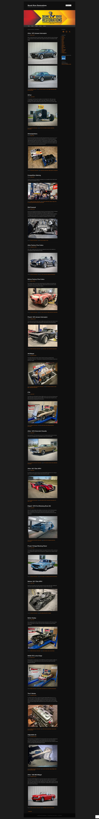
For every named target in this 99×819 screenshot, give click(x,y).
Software (44, 26)
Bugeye (51, 201)
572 (44, 462)
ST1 (55, 500)
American (31, 127)
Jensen (47, 89)
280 (40, 425)
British (31, 89)
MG (43, 807)
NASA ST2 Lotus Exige (35, 656)
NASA (43, 500)
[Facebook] (63, 32)
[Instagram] (66, 32)
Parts (62, 48)
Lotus (42, 688)
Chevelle (46, 462)
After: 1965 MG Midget (35, 775)
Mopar (49, 89)
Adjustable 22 (32, 735)
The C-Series (32, 693)
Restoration (52, 89)
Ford (43, 127)
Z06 (47, 240)
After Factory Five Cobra (35, 245)
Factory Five (45, 274)
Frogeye (53, 201)
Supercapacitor (51, 170)
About (29, 26)
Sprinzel (40, 202)
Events (32, 26)
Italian (63, 44)
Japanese (31, 425)
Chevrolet (49, 462)
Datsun (44, 425)
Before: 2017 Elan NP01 (35, 581)
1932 (41, 127)
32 (42, 127)
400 (39, 89)
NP (44, 500)
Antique (63, 38)
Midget (53, 768)
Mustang (50, 540)
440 (46, 386)
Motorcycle (63, 47)
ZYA (29, 392)
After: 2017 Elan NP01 (34, 468)
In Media (36, 26)
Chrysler (49, 386)
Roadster (49, 127)
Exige (40, 688)
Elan (41, 500)
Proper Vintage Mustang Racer (37, 546)
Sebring (30, 202)
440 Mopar (31, 353)
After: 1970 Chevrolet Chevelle (37, 431)
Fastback (43, 576)
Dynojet (49, 425)
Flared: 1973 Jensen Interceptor (38, 317)
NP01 (46, 500)
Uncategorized (64, 52)
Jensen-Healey (52, 650)
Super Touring (30, 501)
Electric (63, 41)
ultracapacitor (56, 170)
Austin (44, 201)
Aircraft (63, 36)
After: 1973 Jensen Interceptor (37, 33)
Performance (35, 89)
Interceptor (44, 89)
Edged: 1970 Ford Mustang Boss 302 (39, 506)
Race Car (46, 688)
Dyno (41, 89)
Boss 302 (45, 540)
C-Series (52, 728)
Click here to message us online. (66, 64)
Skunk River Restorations (37, 5)
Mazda (43, 613)
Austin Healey (47, 201)
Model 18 (46, 127)
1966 (41, 576)
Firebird (44, 240)
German (63, 42)
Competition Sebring (34, 175)
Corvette (41, 240)
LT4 (46, 240)
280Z (42, 425)
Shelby (49, 312)
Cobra (42, 274)
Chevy (52, 462)
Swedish (63, 51)
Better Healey (32, 618)
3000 (43, 728)
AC (40, 274)
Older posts (30, 811)
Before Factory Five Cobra (36, 279)
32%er (30, 95)
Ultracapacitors (32, 134)
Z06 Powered (32, 207)
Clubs (63, 40)
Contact (40, 26)
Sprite (43, 202)
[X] (69, 32)
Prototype (49, 613)
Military (63, 46)
